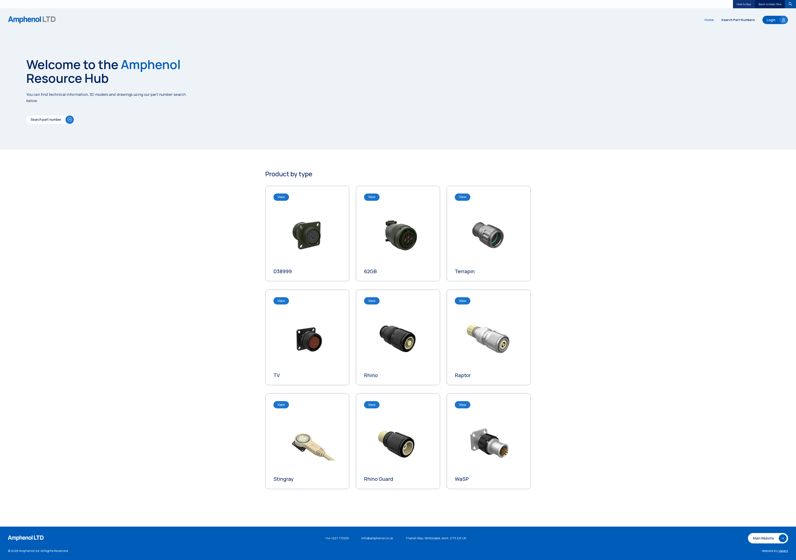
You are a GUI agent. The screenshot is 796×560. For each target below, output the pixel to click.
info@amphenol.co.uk (377, 538)
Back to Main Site (770, 4)
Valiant (783, 551)
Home (709, 20)
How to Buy (744, 4)
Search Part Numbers (738, 20)
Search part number (46, 119)
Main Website (763, 538)
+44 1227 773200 (337, 538)
